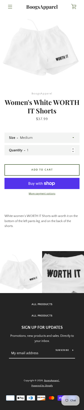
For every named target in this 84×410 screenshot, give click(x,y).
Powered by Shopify (42, 385)
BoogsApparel (42, 7)
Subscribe (62, 350)
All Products (42, 304)
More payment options (42, 193)
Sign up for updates (42, 327)
